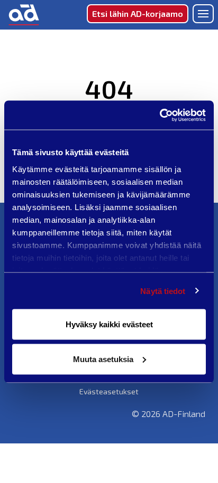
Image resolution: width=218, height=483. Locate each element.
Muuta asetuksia (103, 358)
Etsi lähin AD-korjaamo (137, 13)
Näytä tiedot (162, 290)
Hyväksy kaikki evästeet (109, 324)
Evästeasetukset (109, 391)
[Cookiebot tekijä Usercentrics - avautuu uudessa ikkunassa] (159, 115)
